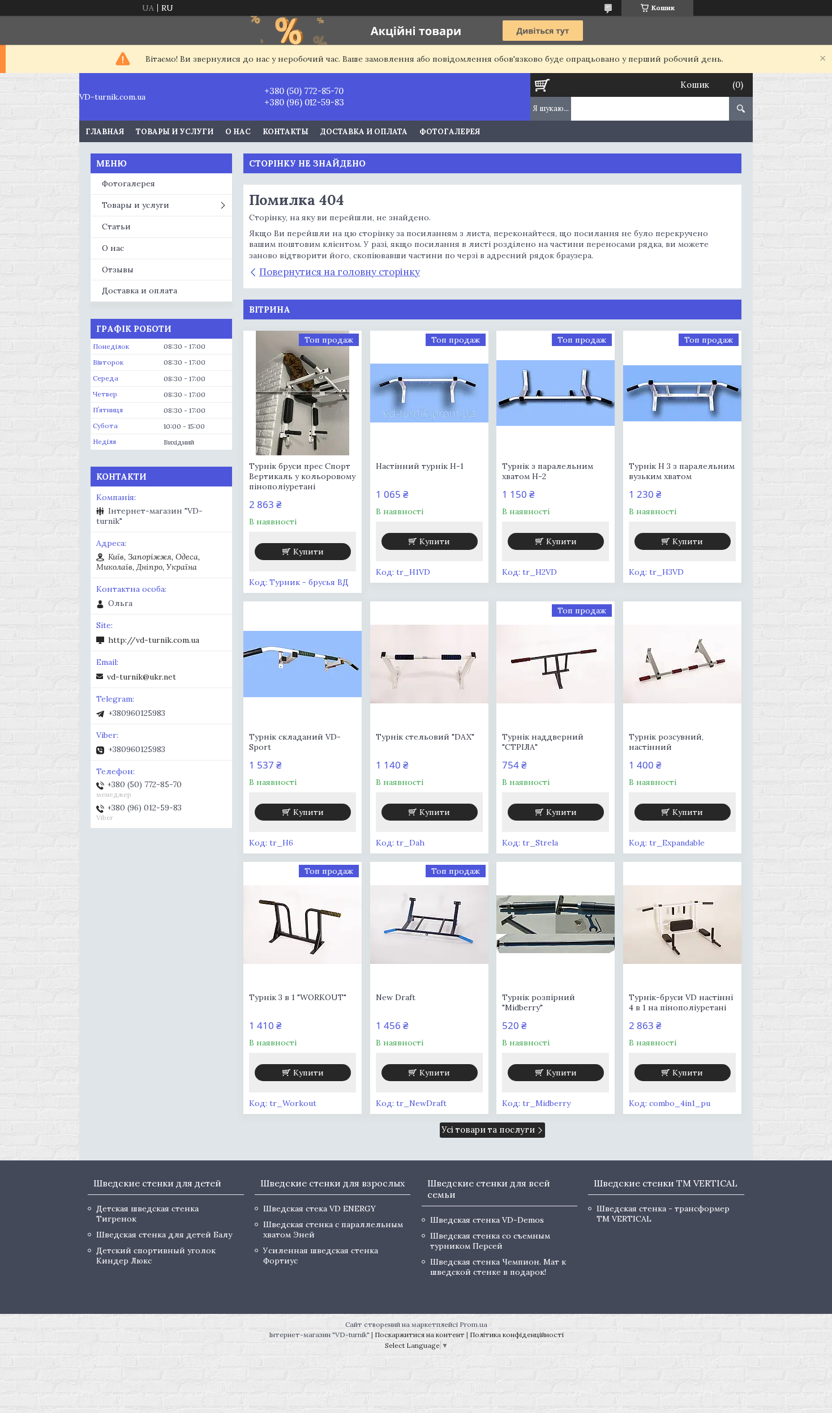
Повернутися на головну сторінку (339, 272)
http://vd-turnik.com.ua (153, 640)
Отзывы (118, 269)
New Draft (395, 997)
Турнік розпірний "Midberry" (538, 1002)
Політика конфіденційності (517, 1334)
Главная (104, 131)
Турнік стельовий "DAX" (425, 737)
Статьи (116, 226)
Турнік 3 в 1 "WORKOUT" (297, 997)
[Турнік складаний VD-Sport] (302, 663)
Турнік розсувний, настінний (666, 742)
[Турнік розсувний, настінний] (682, 663)
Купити (308, 552)
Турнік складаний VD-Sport (295, 742)
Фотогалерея (449, 131)
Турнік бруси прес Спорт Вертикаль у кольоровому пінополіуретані (302, 476)
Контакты (285, 131)
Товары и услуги (174, 131)
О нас (238, 131)
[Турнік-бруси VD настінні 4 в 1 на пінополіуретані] (682, 924)
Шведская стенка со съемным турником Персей (490, 1241)
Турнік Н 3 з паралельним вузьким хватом (682, 471)
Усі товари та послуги (488, 1129)
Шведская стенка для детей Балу (164, 1235)
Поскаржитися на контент (420, 1334)
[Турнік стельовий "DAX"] (429, 663)
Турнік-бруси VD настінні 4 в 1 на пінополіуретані (681, 1002)
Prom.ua (473, 1324)
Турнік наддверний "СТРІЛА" (543, 742)
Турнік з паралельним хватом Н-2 (547, 471)
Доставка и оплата (364, 131)
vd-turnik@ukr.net (141, 677)
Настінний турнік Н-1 (420, 466)
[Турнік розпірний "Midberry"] (555, 924)
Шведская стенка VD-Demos (487, 1220)
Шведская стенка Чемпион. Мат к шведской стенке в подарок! (498, 1267)
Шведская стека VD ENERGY (319, 1208)
